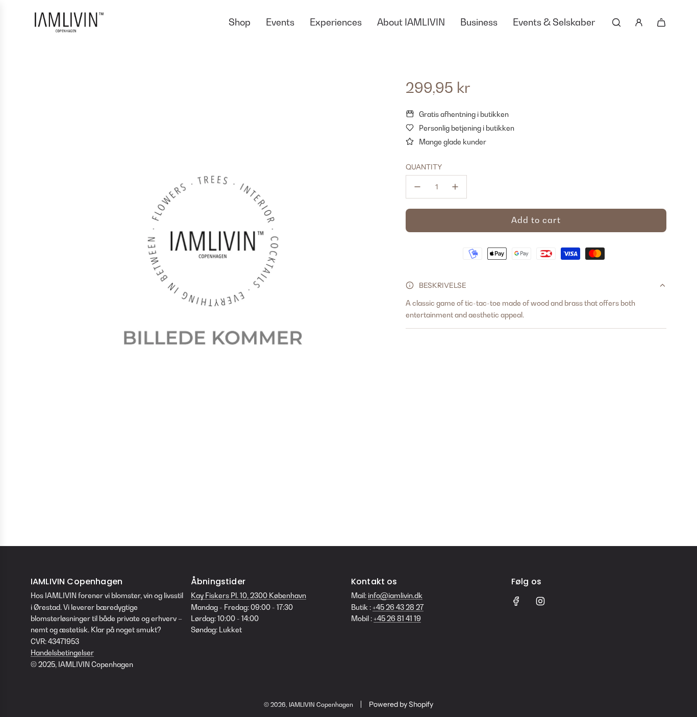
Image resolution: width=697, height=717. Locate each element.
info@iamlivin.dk (395, 595)
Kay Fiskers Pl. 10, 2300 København (248, 595)
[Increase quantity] (455, 187)
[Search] (616, 22)
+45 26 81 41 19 (397, 618)
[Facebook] (516, 601)
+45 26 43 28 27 (398, 607)
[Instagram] (540, 601)
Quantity (424, 166)
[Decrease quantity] (417, 187)
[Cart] (661, 22)
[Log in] (639, 22)
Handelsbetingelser (62, 652)
